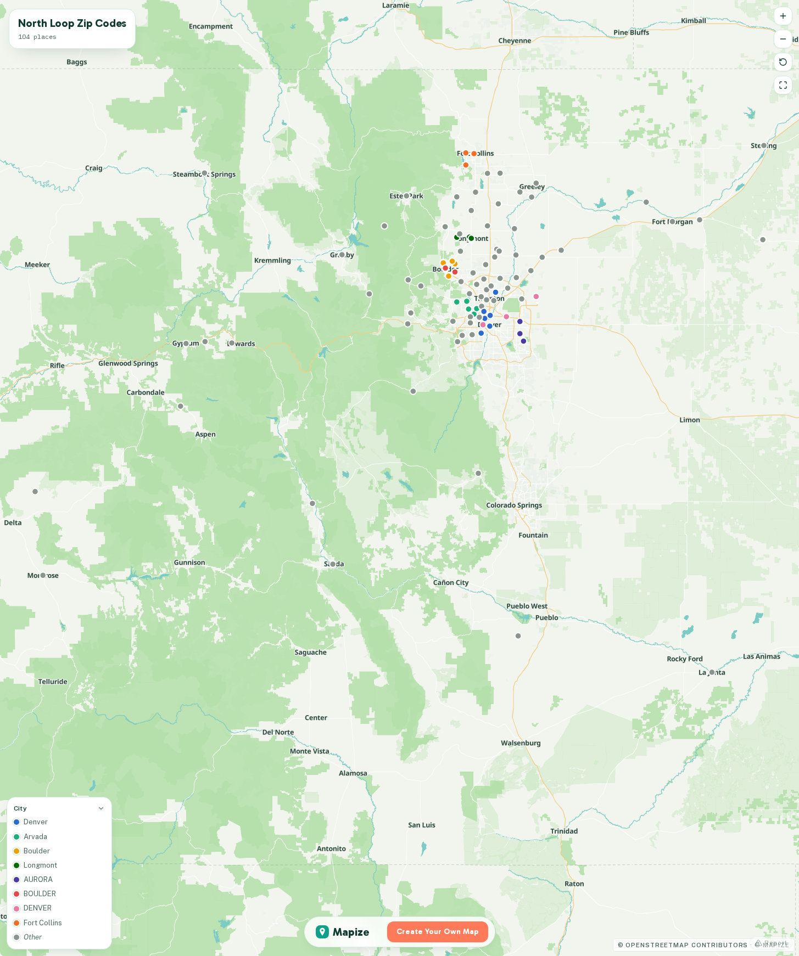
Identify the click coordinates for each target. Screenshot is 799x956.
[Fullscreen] (783, 85)
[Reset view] (783, 62)
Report (775, 943)
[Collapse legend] (101, 808)
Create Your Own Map (437, 931)
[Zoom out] (783, 39)
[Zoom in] (783, 16)
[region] (399, 478)
